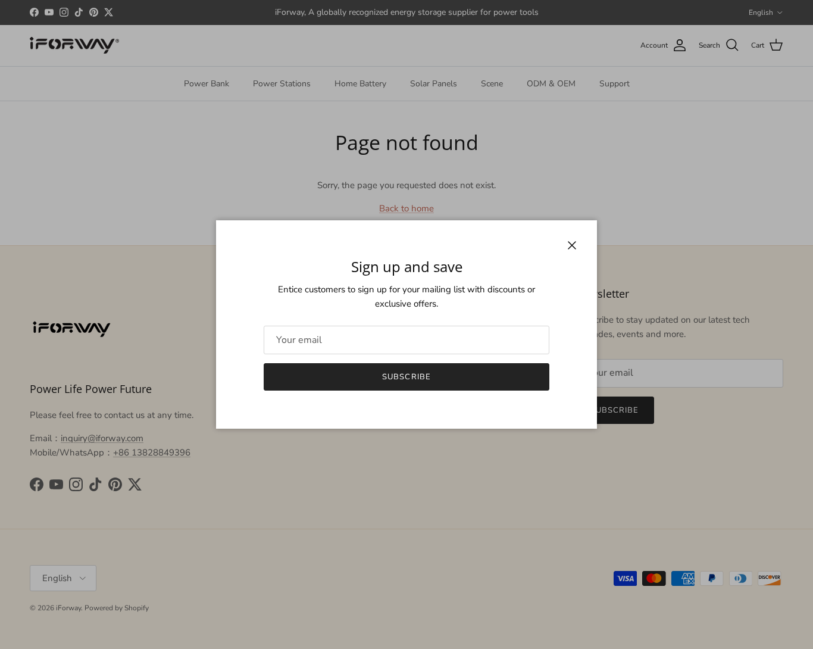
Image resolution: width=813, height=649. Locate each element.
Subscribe (406, 377)
